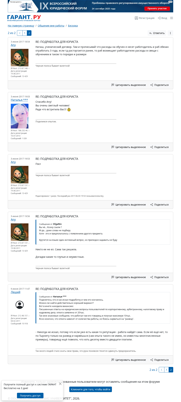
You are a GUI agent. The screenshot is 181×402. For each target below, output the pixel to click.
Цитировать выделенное (130, 85)
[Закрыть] (60, 384)
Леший (15, 292)
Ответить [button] (158, 33)
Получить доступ (30, 395)
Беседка (73, 25)
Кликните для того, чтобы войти (90, 389)
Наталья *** (19, 100)
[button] (170, 18)
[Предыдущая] (20, 33)
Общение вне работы (51, 25)
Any (13, 45)
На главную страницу (21, 25)
